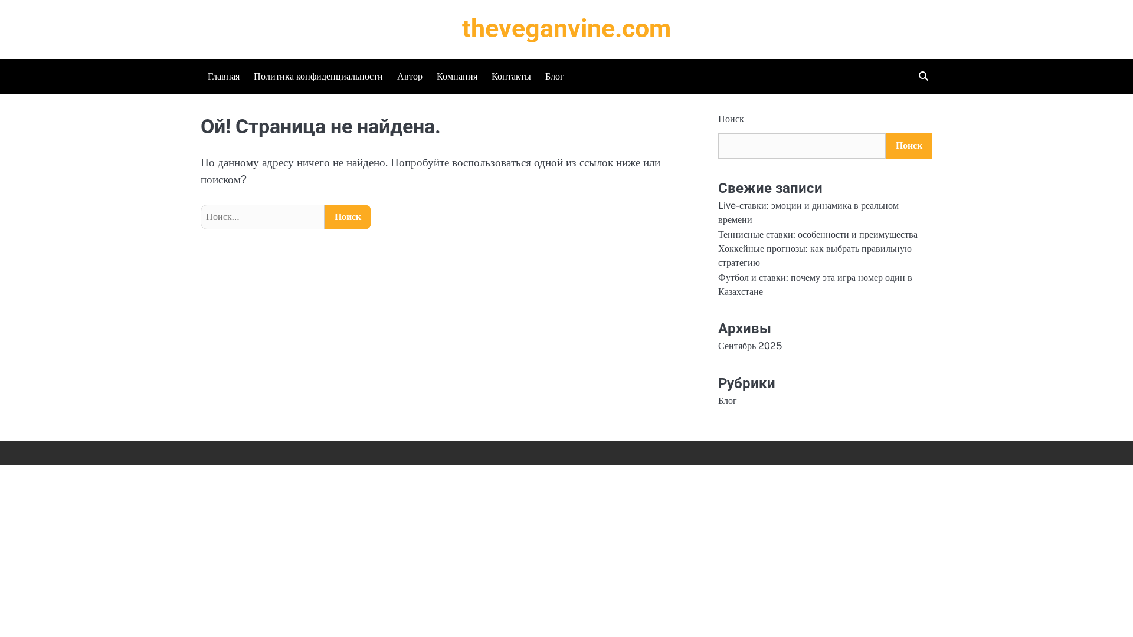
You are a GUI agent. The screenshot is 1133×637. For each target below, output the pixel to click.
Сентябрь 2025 (750, 346)
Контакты (511, 76)
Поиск (731, 118)
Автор (410, 76)
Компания (457, 76)
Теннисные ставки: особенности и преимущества (818, 234)
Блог (554, 76)
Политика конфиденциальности (318, 76)
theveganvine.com (566, 28)
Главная (224, 76)
